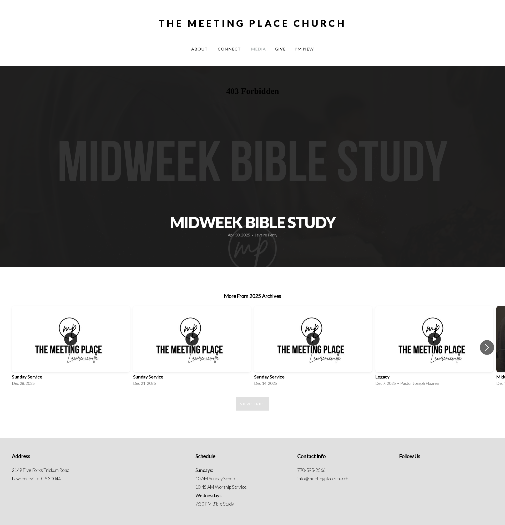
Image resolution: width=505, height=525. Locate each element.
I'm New (304, 48)
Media (258, 48)
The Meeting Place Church (252, 23)
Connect (230, 48)
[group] (71, 347)
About (200, 48)
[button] (487, 347)
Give (280, 48)
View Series (252, 403)
